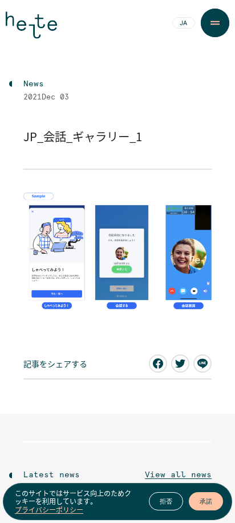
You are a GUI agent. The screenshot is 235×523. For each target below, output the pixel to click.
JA (183, 23)
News (33, 84)
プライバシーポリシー (49, 510)
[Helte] (31, 29)
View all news (178, 475)
